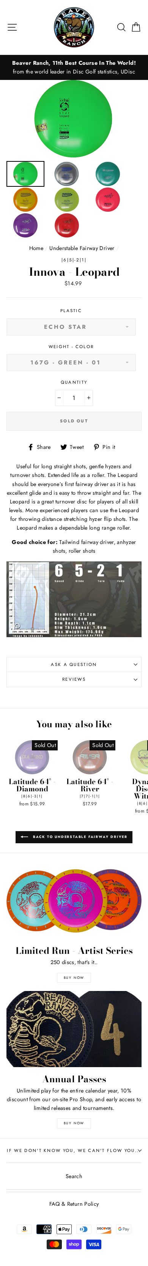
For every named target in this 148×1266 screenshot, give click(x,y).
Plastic (71, 311)
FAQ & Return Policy (74, 1204)
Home (36, 248)
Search (74, 1176)
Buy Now (74, 977)
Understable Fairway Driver (81, 248)
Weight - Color (71, 347)
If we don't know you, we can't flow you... (74, 1150)
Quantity (74, 382)
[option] (74, 67)
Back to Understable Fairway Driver (79, 836)
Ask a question (74, 664)
